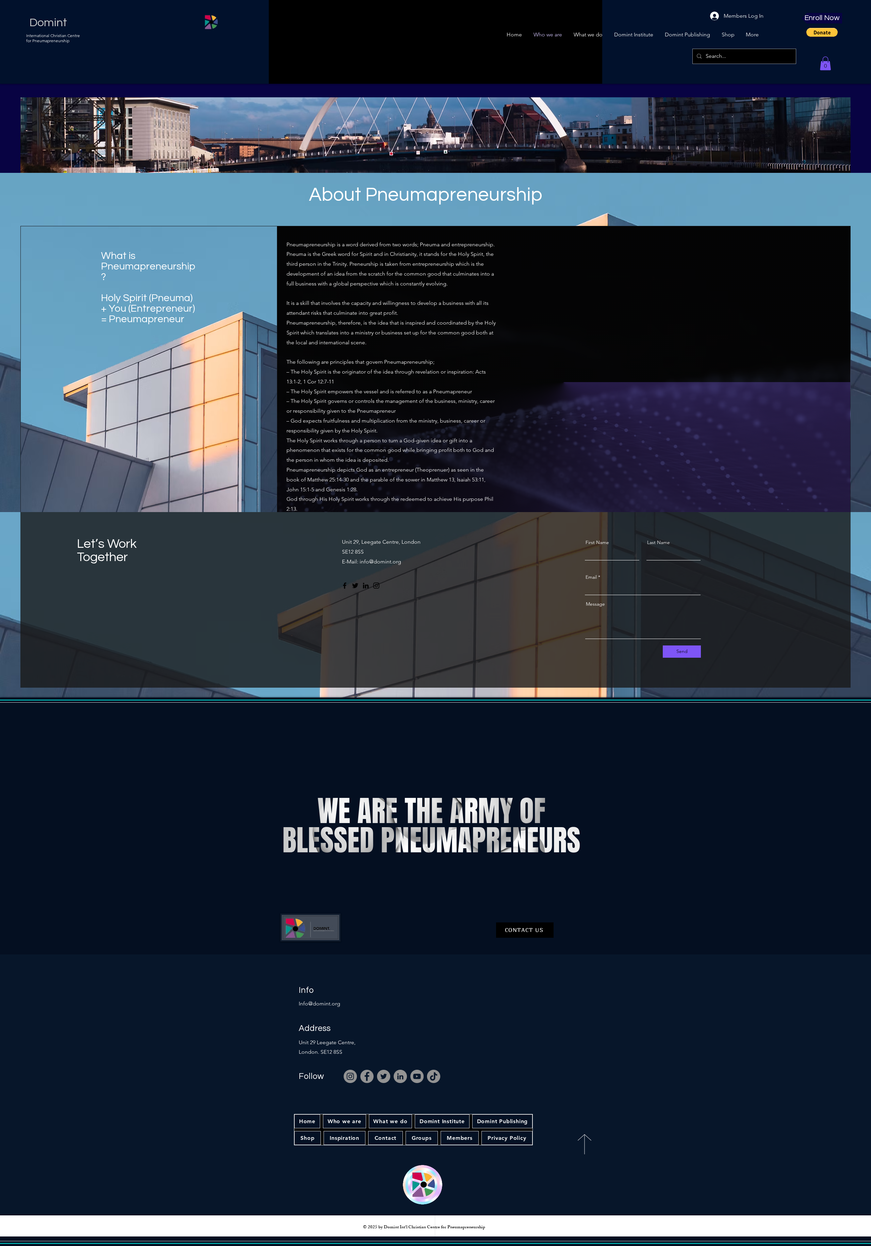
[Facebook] (345, 585)
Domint (48, 23)
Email (591, 577)
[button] (822, 32)
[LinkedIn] (366, 585)
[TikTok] (433, 1076)
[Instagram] (376, 585)
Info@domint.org (319, 1003)
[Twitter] (355, 585)
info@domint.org (380, 561)
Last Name (658, 542)
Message (595, 604)
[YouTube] (417, 1076)
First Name (597, 542)
